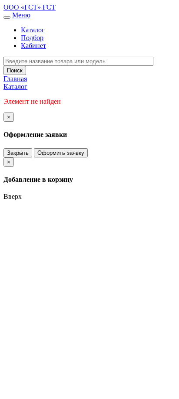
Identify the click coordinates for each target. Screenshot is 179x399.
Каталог (33, 30)
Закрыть (18, 153)
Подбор (32, 37)
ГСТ (49, 7)
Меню (21, 15)
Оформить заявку (60, 153)
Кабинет (33, 45)
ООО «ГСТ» (23, 7)
